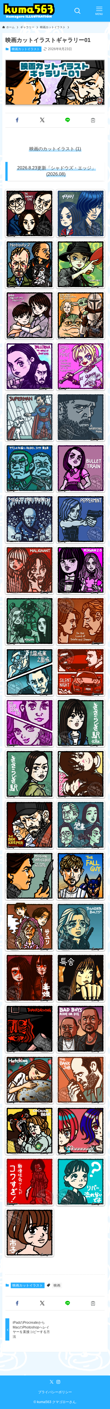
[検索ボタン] (77, 11)
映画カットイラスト (26, 49)
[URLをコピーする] (93, 120)
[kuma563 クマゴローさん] (29, 11)
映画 (57, 1285)
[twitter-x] (51, 1382)
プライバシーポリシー (55, 1392)
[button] (16, 120)
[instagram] (58, 1382)
